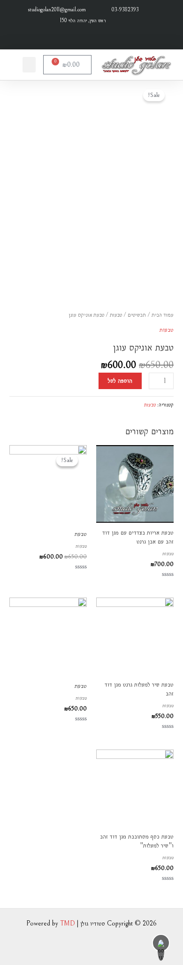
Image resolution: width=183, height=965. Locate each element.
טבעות (116, 315)
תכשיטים (137, 315)
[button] (29, 64)
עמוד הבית (163, 315)
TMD (67, 923)
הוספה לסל (120, 380)
